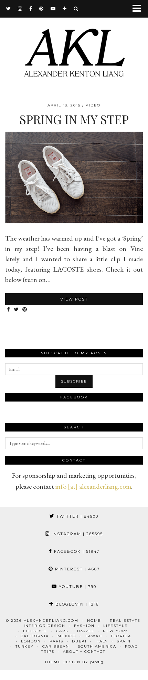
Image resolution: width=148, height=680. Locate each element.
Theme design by (74, 662)
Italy (101, 641)
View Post (74, 299)
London (31, 641)
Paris (56, 641)
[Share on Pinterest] (25, 310)
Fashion (84, 625)
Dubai (79, 641)
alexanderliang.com (51, 620)
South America (97, 646)
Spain (124, 641)
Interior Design (44, 625)
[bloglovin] (65, 9)
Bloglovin (76, 604)
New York (115, 631)
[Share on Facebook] (8, 310)
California (35, 636)
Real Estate (125, 620)
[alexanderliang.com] (74, 47)
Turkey (24, 646)
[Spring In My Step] (74, 220)
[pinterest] (41, 9)
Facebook (75, 551)
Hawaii (93, 636)
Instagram (76, 533)
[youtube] (53, 9)
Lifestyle (115, 625)
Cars (62, 631)
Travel (85, 631)
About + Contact (84, 651)
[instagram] (20, 9)
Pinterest (76, 569)
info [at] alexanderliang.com (93, 486)
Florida (121, 636)
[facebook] (30, 9)
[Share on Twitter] (16, 310)
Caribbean (55, 646)
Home (94, 620)
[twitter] (8, 9)
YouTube (76, 586)
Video (93, 105)
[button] (139, 9)
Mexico (66, 636)
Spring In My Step (74, 119)
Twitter (76, 516)
